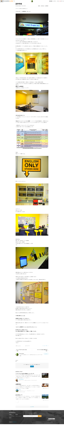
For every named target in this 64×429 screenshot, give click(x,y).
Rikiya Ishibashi (21, 353)
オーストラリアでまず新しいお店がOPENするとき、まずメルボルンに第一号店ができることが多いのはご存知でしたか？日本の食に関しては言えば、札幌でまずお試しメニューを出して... (28, 376)
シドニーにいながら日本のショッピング (25, 373)
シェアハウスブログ (12, 416)
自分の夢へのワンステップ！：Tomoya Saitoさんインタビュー (27, 390)
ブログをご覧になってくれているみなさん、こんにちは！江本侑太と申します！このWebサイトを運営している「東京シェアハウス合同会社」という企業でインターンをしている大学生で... (28, 397)
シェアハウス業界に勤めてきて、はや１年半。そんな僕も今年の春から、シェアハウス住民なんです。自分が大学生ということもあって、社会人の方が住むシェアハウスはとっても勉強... (28, 387)
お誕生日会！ (19, 384)
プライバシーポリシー (18, 416)
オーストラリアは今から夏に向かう (42, 350)
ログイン (32, 366)
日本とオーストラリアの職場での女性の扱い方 (25, 380)
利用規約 (16, 414)
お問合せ (10, 417)
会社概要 (10, 414)
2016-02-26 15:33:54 (34, 380)
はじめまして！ (19, 394)
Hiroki (20, 389)
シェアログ (32, 406)
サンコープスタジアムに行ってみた (21, 350)
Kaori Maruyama (21, 379)
